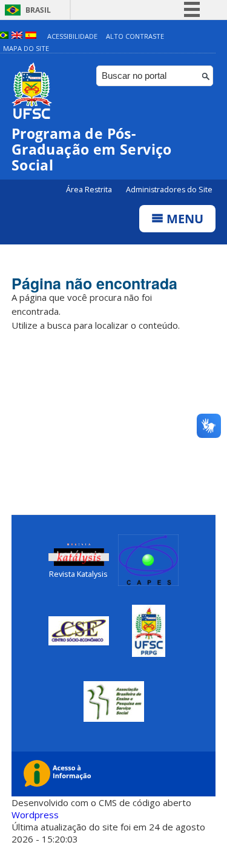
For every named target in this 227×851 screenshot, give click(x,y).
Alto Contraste (135, 36)
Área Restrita (90, 189)
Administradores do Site (169, 189)
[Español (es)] (30, 36)
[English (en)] (17, 36)
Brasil (38, 10)
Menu (183, 218)
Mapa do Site (26, 48)
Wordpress (35, 815)
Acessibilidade (72, 36)
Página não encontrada (94, 283)
